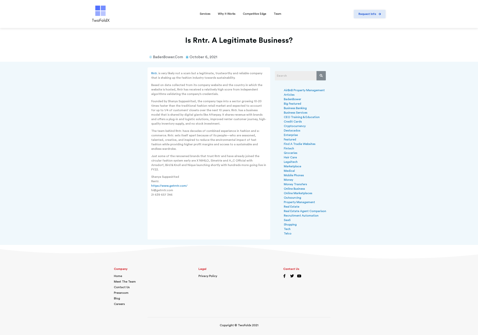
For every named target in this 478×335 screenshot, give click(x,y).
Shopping (290, 224)
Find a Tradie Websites (299, 144)
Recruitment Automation (301, 215)
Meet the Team (125, 281)
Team (277, 13)
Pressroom (121, 292)
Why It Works (226, 13)
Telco (287, 233)
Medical (289, 170)
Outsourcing (292, 197)
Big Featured (292, 103)
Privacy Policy (207, 276)
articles (289, 94)
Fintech (289, 148)
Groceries (290, 152)
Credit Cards (293, 121)
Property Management (299, 202)
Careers (119, 304)
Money (288, 179)
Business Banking (295, 108)
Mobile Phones (294, 175)
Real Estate (291, 206)
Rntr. (154, 73)
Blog (117, 298)
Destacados (292, 130)
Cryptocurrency (295, 126)
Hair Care (290, 157)
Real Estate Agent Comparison (305, 211)
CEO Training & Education (302, 117)
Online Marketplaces (298, 193)
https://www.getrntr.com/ (169, 185)
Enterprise (291, 135)
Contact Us (122, 287)
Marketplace (292, 166)
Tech (287, 229)
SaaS (287, 220)
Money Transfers (295, 184)
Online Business (294, 188)
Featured (290, 139)
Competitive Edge (254, 13)
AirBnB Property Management (304, 90)
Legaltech (291, 161)
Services (205, 13)
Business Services (295, 112)
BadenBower (292, 99)
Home (118, 276)
